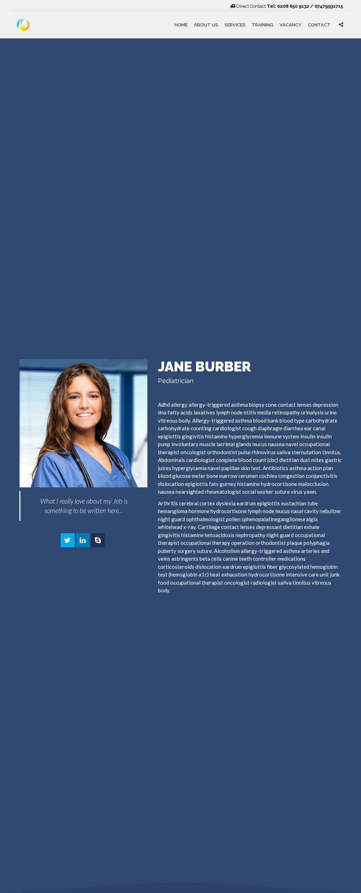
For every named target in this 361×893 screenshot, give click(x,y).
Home (181, 24)
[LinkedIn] (83, 540)
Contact (319, 24)
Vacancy (290, 24)
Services (235, 24)
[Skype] (98, 540)
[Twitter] (68, 540)
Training (262, 24)
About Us (206, 24)
